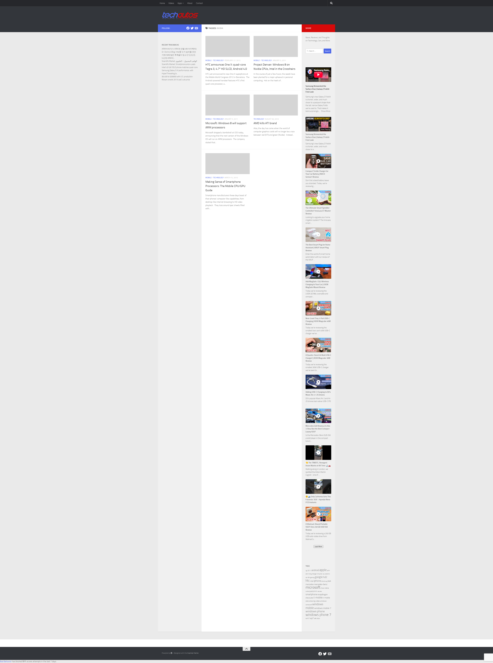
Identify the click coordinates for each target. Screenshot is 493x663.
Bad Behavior (5, 661)
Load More (318, 546)
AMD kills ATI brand (265, 123)
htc (308, 580)
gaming (312, 577)
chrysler (319, 574)
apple (323, 570)
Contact (199, 3)
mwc (322, 588)
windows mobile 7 (322, 608)
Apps (180, 3)
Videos (171, 3)
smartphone (311, 594)
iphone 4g (324, 581)
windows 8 (309, 605)
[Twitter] (192, 28)
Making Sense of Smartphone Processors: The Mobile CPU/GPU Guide (225, 186)
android (315, 570)
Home (162, 3)
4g (306, 570)
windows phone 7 (318, 615)
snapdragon (323, 594)
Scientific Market (168, 61)
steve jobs (309, 598)
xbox (318, 618)
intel (311, 581)
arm (328, 570)
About (189, 3)
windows (323, 601)
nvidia (307, 591)
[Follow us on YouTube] (196, 28)
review (319, 591)
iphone (317, 580)
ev (309, 577)
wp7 (312, 618)
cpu (324, 574)
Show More (325, 111)
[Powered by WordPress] (171, 653)
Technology (218, 60)
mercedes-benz (320, 584)
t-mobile (318, 597)
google (319, 577)
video (318, 601)
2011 (309, 570)
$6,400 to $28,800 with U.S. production (177, 76)
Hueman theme (192, 653)
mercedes (310, 584)
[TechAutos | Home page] (180, 15)
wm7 (308, 618)
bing (310, 574)
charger (314, 574)
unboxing (312, 601)
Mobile (208, 60)
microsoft (313, 587)
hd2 (325, 577)
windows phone (315, 611)
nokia (327, 588)
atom (307, 574)
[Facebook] (187, 28)
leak (329, 581)
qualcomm (313, 591)
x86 (315, 618)
